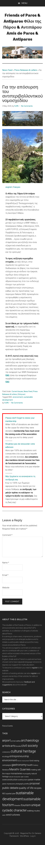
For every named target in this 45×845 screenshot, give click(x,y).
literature (5, 770)
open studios (25, 777)
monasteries (16, 773)
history (35, 765)
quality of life (26, 787)
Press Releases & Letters (25, 70)
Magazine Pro (25, 833)
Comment (7, 535)
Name (5, 562)
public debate (10, 787)
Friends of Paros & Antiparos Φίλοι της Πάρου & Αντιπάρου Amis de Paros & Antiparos (22, 27)
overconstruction (10, 779)
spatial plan (11, 793)
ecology (5, 756)
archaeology (30, 740)
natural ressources (14, 777)
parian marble (34, 779)
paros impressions (8, 784)
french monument (23, 761)
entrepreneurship (19, 756)
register (35, 668)
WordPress (24, 836)
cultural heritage (23, 751)
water (4, 815)
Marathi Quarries (19, 769)
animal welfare (16, 741)
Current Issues (17, 391)
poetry (26, 784)
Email (5, 575)
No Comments (27, 106)
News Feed (7, 70)
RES (4, 793)
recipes (37, 788)
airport (6, 740)
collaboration (6, 752)
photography (20, 784)
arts (13, 745)
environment (18, 397)
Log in (33, 836)
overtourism (23, 780)
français (16, 187)
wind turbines (13, 814)
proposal (35, 783)
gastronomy (19, 764)
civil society (29, 745)
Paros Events (7, 726)
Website (5, 587)
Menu (24, 3)
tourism (26, 805)
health (30, 765)
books (18, 746)
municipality (27, 774)
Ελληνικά (21, 394)
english (9, 187)
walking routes (33, 811)
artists (6, 745)
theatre (17, 805)
